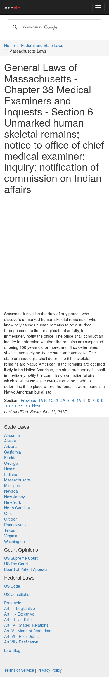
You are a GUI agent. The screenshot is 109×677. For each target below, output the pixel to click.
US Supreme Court (21, 558)
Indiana (10, 474)
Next (36, 406)
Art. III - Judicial (18, 619)
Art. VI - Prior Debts (21, 636)
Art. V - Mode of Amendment (29, 630)
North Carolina (17, 508)
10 (7, 406)
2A (62, 400)
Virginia (10, 535)
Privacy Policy (49, 670)
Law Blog (12, 650)
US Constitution (18, 594)
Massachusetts (17, 480)
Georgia (11, 463)
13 (27, 406)
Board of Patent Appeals (25, 569)
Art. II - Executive (19, 614)
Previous (28, 400)
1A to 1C (46, 400)
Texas (9, 530)
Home (9, 45)
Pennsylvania (16, 524)
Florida (10, 457)
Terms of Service (19, 670)
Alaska (10, 441)
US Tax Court (16, 563)
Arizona (11, 446)
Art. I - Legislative (19, 608)
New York (12, 502)
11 (14, 406)
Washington (14, 541)
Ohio (8, 513)
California (12, 452)
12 (21, 406)
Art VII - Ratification (21, 642)
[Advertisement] (54, 252)
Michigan (12, 485)
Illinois (9, 468)
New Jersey (14, 496)
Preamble (12, 603)
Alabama (12, 435)
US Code (12, 586)
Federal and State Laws (42, 45)
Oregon (11, 519)
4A (78, 400)
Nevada (11, 491)
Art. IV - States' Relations (26, 625)
